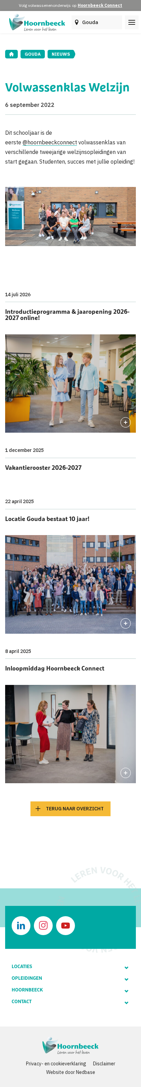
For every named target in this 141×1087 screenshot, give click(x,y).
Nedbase (85, 1072)
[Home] (11, 54)
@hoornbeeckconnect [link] (50, 142)
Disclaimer (104, 1064)
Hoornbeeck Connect (100, 5)
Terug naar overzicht (75, 809)
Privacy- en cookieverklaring (56, 1064)
